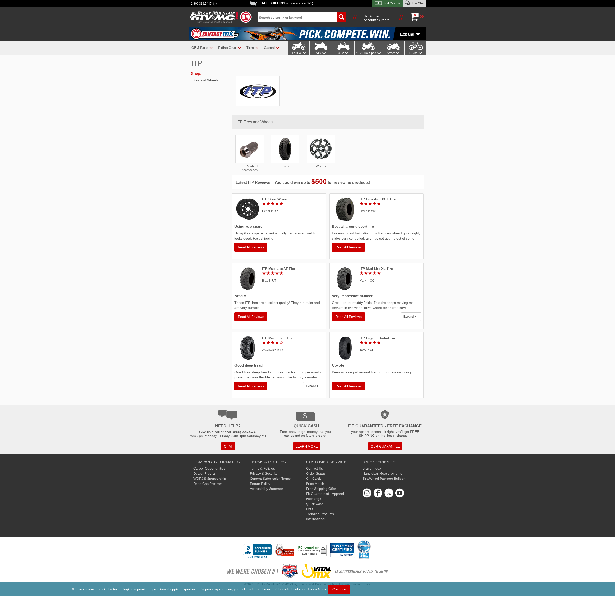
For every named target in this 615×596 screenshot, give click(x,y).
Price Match (315, 483)
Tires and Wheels (205, 80)
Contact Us (314, 468)
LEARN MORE (307, 446)
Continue (339, 589)
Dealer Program (205, 473)
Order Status (316, 473)
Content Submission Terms (270, 478)
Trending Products (320, 514)
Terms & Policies (262, 468)
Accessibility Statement (267, 489)
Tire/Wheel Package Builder (384, 478)
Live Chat (417, 3)
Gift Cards (313, 478)
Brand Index (372, 468)
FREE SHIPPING (286, 3)
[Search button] (341, 17)
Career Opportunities (209, 468)
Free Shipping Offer (321, 489)
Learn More (317, 589)
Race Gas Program (208, 483)
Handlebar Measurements (382, 473)
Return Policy (260, 483)
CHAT (228, 446)
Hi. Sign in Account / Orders (376, 18)
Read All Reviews (251, 247)
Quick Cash (315, 504)
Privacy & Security (263, 473)
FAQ (309, 509)
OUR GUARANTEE (385, 446)
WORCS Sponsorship (209, 478)
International (315, 519)
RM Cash (390, 3)
